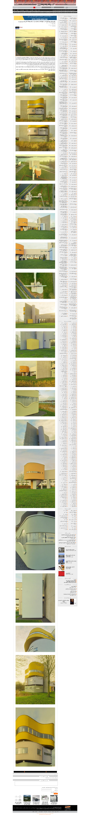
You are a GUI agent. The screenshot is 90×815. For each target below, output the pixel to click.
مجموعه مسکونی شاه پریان (70, 549)
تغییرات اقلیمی (73, 89)
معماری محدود (73, 97)
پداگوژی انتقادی (73, 307)
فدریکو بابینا (64, 355)
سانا (65, 338)
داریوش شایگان (73, 475)
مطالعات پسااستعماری (63, 286)
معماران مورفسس (63, 420)
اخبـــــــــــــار (22, 12)
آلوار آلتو (74, 333)
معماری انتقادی (31, 69)
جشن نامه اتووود (73, 291)
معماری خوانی (64, 46)
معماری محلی (74, 106)
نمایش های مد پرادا (64, 283)
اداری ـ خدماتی (73, 519)
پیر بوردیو (74, 426)
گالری (66, 510)
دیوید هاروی (74, 487)
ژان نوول (65, 327)
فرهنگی (74, 514)
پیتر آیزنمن (74, 420)
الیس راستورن (73, 381)
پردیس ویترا (74, 313)
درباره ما (49, 811)
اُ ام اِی (75, 348)
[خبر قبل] (24, 772)
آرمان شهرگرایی (73, 59)
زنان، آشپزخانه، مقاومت (63, 171)
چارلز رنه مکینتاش (73, 463)
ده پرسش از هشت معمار (63, 310)
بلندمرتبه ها (74, 167)
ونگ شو (65, 457)
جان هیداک (74, 448)
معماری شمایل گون (73, 70)
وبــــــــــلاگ (16, 12)
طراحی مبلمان (73, 145)
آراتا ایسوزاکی (73, 324)
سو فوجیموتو (64, 342)
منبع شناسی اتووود (64, 154)
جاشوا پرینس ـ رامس (72, 444)
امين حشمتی (68, 562)
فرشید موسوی (64, 365)
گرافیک (75, 140)
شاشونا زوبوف (64, 348)
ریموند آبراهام (74, 501)
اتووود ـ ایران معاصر (73, 169)
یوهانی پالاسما (64, 506)
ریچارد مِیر (74, 498)
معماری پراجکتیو (73, 194)
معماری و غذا (64, 37)
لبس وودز (65, 379)
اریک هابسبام (74, 365)
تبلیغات (33, 811)
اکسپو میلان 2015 (73, 281)
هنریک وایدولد (64, 441)
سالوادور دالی (64, 336)
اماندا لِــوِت (74, 386)
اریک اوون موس (73, 363)
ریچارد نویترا (74, 500)
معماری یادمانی (73, 81)
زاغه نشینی (74, 227)
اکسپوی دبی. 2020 (64, 198)
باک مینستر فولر (73, 398)
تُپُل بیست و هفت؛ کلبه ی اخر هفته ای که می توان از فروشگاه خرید (36, 803)
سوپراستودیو (64, 344)
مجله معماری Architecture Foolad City (70, 594)
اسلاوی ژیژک (74, 369)
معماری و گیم (74, 252)
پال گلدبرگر (74, 414)
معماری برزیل (64, 291)
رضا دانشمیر (74, 494)
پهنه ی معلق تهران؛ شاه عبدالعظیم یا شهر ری (68, 537)
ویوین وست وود (64, 460)
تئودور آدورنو (74, 429)
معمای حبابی (65, 217)
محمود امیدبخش (68, 556)
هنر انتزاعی (74, 138)
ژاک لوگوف (64, 330)
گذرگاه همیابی (68, 573)
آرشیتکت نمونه (73, 586)
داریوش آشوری (73, 473)
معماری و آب (74, 240)
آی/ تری (74, 347)
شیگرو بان (64, 351)
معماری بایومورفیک (64, 31)
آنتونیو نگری (74, 341)
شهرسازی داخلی (64, 295)
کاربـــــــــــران (39, 12)
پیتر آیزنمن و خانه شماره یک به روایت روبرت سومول (63, 308)
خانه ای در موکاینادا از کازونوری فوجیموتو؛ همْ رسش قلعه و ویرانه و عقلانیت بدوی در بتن (27, 803)
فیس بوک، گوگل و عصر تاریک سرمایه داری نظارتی (63, 276)
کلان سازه (74, 48)
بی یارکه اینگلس (73, 407)
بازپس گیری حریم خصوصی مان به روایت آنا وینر (63, 235)
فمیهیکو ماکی (64, 366)
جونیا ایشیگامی (73, 457)
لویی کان (65, 392)
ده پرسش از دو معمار (63, 169)
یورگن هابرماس (64, 501)
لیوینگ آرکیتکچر (64, 75)
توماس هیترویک (73, 438)
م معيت (67, 568)
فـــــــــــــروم (69, 12)
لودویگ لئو (64, 384)
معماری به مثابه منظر (63, 292)
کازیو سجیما (64, 466)
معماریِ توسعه (73, 75)
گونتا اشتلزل (64, 375)
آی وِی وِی (74, 345)
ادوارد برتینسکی (73, 353)
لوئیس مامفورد (64, 382)
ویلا (66, 519)
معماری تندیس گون (73, 63)
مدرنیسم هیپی (64, 220)
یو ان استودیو (64, 500)
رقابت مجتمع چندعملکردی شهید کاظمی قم (64, 150)
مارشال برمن (64, 404)
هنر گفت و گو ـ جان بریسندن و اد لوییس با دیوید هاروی (67, 542)
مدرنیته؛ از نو (74, 177)
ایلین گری (74, 392)
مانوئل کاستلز (64, 407)
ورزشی (66, 514)
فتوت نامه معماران (73, 591)
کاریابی (75, 579)
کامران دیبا (64, 469)
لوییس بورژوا (64, 395)
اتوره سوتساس (73, 350)
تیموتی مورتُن (74, 441)
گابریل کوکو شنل (63, 369)
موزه (75, 517)
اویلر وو (75, 389)
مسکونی (74, 510)
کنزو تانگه (65, 484)
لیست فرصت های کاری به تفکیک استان (70, 582)
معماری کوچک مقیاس (72, 171)
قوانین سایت (40, 811)
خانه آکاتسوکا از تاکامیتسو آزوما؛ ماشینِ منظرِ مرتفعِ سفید (54, 803)
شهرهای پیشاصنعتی (64, 279)
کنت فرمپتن (64, 482)
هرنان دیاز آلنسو (64, 438)
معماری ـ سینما (73, 123)
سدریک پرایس (64, 341)
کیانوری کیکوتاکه (64, 494)
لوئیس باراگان (64, 381)
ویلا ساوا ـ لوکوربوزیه (63, 33)
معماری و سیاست (73, 41)
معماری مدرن (73, 44)
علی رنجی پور (73, 538)
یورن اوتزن (64, 503)
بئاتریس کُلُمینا (73, 395)
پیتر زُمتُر (74, 423)
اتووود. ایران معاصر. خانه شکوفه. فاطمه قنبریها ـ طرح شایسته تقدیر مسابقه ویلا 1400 (45, 803)
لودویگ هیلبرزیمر (63, 389)
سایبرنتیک (65, 216)
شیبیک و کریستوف (63, 350)
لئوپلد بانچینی (64, 376)
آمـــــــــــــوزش (51, 12)
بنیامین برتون (74, 404)
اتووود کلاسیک (73, 108)
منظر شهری (74, 20)
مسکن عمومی (73, 143)
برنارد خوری (74, 401)
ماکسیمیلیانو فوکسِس (63, 409)
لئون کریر (65, 378)
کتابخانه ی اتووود (73, 114)
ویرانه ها (74, 173)
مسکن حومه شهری (73, 132)
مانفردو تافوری (64, 406)
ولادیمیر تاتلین (64, 454)
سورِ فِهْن (65, 345)
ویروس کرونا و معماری (72, 198)
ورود (55, 811)
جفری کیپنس (74, 451)
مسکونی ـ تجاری (73, 523)
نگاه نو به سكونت (73, 35)
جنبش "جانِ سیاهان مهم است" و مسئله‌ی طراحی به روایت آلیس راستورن (63, 102)
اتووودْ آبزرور (65, 194)
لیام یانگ (65, 398)
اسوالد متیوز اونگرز (73, 373)
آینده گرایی (74, 53)
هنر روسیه (74, 247)
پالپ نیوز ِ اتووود (73, 214)
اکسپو (75, 193)
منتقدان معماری (73, 68)
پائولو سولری (74, 409)
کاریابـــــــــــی (27, 12)
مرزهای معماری (73, 33)
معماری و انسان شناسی (63, 59)
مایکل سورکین (64, 411)
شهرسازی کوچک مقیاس (63, 78)
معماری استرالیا (64, 175)
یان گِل (65, 498)
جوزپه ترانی (74, 454)
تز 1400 (65, 89)
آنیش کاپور (74, 344)
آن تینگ (74, 336)
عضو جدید (43, 787)
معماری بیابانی (73, 234)
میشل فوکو (64, 426)
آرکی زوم (74, 327)
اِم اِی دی (74, 382)
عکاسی (75, 130)
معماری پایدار (74, 46)
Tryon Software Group (47, 814)
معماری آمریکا (73, 271)
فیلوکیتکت (74, 201)
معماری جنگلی (73, 191)
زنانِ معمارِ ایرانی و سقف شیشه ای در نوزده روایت (73, 297)
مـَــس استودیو (64, 417)
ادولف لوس (74, 360)
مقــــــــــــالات (62, 12)
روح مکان (74, 51)
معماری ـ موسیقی (73, 301)
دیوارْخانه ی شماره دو (25, 57)
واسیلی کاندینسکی (63, 448)
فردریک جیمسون (63, 363)
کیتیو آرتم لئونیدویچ (63, 495)
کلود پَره (65, 480)
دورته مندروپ (74, 480)
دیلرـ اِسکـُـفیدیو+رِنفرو (72, 482)
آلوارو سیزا (74, 335)
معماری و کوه (73, 283)
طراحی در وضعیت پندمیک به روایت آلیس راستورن (72, 255)
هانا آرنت (65, 432)
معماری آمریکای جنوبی (63, 63)
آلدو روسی (74, 330)
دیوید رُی (74, 484)
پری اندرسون (74, 417)
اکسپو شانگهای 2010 (73, 273)
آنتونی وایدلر (74, 339)
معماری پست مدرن (73, 94)
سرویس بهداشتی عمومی (63, 525)
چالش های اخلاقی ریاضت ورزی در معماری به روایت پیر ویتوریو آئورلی (63, 201)
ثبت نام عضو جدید (72, 7)
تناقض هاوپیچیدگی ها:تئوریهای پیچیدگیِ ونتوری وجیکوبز (64, 177)
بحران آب (74, 216)
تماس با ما (45, 811)
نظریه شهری (74, 39)
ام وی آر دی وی (73, 384)
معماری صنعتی (26, 69)
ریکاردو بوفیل (74, 506)
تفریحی (74, 521)
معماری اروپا (36, 69)
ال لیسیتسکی (74, 379)
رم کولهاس (74, 495)
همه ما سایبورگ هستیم (63, 209)
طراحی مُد (74, 219)
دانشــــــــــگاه (57, 12)
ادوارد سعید (74, 355)
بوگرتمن (74, 406)
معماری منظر (74, 55)
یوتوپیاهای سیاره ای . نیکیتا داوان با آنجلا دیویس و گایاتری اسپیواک (63, 262)
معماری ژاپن (74, 154)
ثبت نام (53, 811)
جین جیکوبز (74, 460)
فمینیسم (65, 61)
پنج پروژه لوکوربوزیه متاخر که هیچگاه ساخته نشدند (63, 159)
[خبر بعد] (46, 772)
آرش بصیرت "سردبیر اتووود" (71, 541)
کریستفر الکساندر (63, 473)
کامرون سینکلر (64, 471)
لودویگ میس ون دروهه (63, 385)
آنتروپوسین (74, 229)
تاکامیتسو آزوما (73, 435)
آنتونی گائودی (74, 338)
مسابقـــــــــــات (45, 12)
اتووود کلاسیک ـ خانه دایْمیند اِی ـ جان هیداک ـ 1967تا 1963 (18, 803)
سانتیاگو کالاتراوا (64, 339)
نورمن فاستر (64, 429)
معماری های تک (73, 135)
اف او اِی (74, 378)
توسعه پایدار (74, 65)
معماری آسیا (74, 175)
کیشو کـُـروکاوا (64, 497)
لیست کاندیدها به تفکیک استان (71, 581)
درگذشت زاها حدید (73, 261)
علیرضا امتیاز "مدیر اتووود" (70, 550)
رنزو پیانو (74, 497)
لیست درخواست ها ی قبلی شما (71, 580)
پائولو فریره (74, 411)
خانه (57, 811)
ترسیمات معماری (73, 161)
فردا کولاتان (64, 362)
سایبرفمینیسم (65, 227)
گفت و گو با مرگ (73, 196)
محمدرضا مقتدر (64, 414)
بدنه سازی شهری (73, 116)
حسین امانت (74, 469)
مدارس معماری (73, 217)
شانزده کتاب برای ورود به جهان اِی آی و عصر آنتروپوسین (72, 304)
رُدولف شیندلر (73, 492)
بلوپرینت (65, 193)
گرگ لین (65, 373)
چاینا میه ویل (74, 466)
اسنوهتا (74, 371)
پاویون (75, 515)
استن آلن (74, 366)
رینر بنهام (74, 503)
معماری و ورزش (64, 289)
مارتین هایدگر (64, 401)
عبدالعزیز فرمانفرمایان (62, 353)
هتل (66, 512)
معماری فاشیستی (73, 186)
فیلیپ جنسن (64, 368)
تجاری (66, 529)
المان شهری (74, 37)
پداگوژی (74, 222)
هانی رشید (64, 435)
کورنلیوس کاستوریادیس (62, 490)
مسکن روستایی (73, 156)
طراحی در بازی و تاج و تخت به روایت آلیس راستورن (63, 135)
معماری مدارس (64, 224)
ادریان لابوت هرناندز (73, 351)
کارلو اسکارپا (64, 463)
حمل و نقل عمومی (64, 515)
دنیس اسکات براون (73, 478)
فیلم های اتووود (64, 259)
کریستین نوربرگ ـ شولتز (62, 474)
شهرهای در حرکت (64, 26)
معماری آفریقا (64, 222)
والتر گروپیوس (64, 451)
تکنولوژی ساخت (73, 28)
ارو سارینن (74, 362)
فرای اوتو (65, 360)
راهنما (36, 811)
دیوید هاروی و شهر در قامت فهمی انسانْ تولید (68, 534)
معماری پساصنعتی (64, 167)
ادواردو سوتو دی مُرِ (73, 358)
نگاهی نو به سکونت (19, 69)
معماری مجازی (73, 276)
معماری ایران (74, 163)
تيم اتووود (47, 22)
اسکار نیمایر (74, 376)
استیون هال (74, 368)
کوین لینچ (65, 492)
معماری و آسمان (73, 295)
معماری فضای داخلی (72, 150)
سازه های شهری (73, 26)
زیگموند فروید (64, 324)
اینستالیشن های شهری (63, 22)
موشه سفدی (64, 423)
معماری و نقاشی (73, 220)
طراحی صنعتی (73, 61)
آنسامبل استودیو (73, 342)
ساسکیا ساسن (64, 335)
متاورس (65, 219)
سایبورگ (65, 173)
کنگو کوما (65, 487)
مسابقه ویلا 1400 (64, 161)
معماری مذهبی (73, 184)
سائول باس (64, 333)
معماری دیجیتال (73, 209)
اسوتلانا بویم (74, 375)
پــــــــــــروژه (74, 12)
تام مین (75, 432)
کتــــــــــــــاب (33, 12)
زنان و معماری (73, 125)
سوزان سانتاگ (64, 347)
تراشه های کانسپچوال (72, 92)
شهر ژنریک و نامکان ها (63, 196)
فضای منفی (74, 128)
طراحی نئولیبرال (73, 84)
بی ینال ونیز (65, 55)
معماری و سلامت (73, 259)
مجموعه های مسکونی (63, 521)
